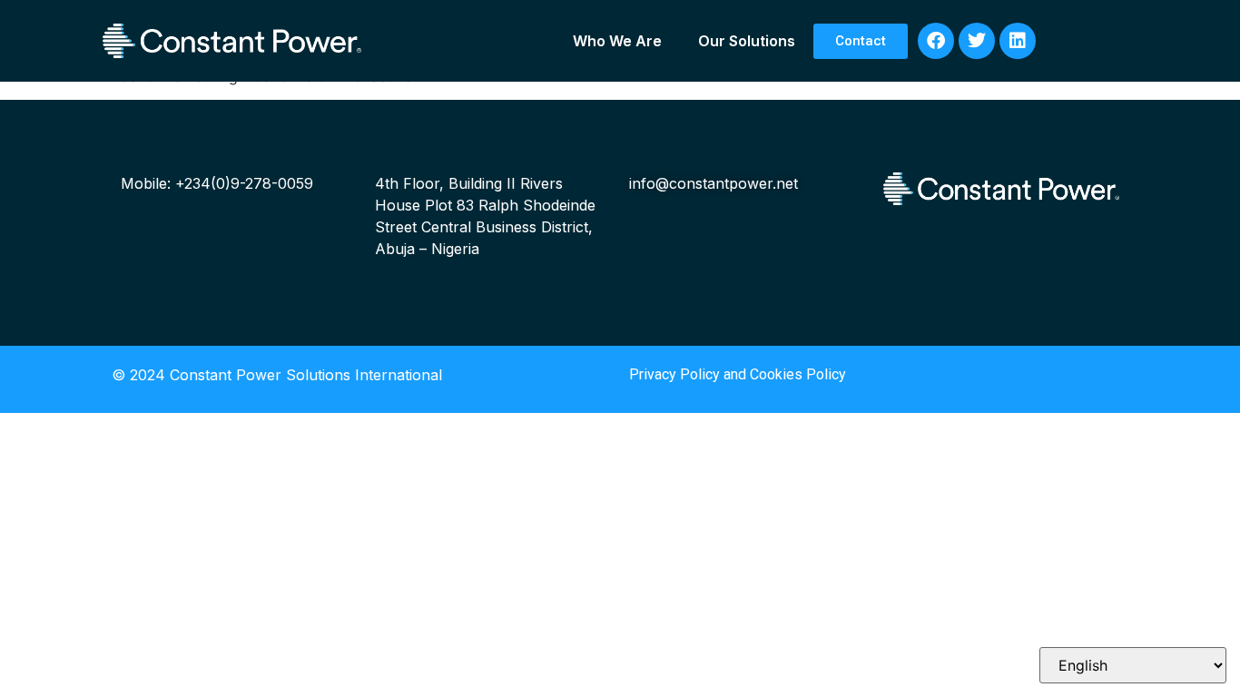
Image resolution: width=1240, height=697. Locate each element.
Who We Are (617, 41)
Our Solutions (746, 41)
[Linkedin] (1017, 41)
